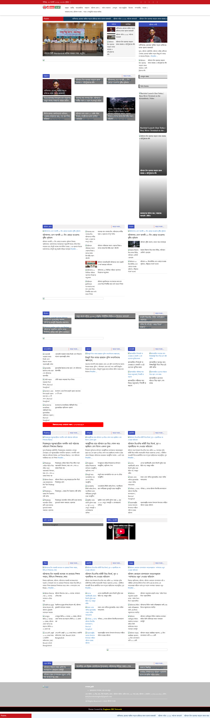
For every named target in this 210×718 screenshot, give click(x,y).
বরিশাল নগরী (153, 24)
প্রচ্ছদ (67, 8)
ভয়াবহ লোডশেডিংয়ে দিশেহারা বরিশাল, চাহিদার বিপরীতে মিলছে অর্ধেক (70, 53)
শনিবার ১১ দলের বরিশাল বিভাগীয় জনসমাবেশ (153, 488)
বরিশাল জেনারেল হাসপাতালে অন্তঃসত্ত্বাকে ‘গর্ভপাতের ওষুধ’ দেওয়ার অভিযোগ (144, 575)
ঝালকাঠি (131, 349)
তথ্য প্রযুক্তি (123, 8)
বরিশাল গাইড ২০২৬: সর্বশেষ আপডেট (110, 19)
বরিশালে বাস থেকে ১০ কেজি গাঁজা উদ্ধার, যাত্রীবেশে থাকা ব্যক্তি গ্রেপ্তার (87, 116)
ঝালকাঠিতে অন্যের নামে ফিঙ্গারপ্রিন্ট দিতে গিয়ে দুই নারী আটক (157, 364)
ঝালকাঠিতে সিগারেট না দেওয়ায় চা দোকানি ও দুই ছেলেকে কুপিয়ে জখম (136, 364)
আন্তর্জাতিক (79, 8)
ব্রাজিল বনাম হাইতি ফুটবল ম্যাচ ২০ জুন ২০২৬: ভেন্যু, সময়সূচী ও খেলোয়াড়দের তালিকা (109, 502)
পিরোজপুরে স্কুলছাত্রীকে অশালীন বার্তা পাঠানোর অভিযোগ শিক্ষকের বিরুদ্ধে (61, 445)
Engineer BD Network (112, 709)
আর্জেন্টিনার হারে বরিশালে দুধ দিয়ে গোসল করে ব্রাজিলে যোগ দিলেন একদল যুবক (102, 445)
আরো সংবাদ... (128, 76)
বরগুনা (88, 349)
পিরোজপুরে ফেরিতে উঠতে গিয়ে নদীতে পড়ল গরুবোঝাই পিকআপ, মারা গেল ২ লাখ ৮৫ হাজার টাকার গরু (67, 465)
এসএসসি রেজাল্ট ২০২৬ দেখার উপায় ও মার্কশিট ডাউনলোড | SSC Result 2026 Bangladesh (68, 635)
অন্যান (144, 8)
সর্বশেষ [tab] (114, 24)
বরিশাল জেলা (95, 8)
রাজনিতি (131, 433)
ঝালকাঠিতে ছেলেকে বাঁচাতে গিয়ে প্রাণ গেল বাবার (156, 380)
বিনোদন (131, 8)
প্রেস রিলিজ (47, 663)
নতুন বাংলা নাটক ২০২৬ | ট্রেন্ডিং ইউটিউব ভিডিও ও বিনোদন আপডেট (102, 316)
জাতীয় (72, 8)
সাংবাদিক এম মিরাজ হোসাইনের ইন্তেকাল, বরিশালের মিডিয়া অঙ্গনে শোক (103, 666)
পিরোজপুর (47, 433)
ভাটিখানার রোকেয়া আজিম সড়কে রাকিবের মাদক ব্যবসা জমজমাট (77, 19)
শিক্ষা (45, 563)
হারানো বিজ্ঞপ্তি (145, 667)
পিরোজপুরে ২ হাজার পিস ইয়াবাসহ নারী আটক (68, 491)
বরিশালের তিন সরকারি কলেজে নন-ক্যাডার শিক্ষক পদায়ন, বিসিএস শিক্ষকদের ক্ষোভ (61, 575)
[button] (47, 39)
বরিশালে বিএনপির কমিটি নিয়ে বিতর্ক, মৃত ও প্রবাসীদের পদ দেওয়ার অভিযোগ (144, 445)
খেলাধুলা (114, 8)
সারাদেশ (87, 8)
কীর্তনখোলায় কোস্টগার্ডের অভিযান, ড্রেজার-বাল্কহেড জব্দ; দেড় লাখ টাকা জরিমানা (57, 116)
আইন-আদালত (106, 8)
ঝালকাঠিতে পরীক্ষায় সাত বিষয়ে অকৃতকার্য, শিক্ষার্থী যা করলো (137, 383)
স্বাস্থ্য (131, 563)
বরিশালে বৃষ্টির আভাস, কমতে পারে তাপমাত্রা (153, 242)
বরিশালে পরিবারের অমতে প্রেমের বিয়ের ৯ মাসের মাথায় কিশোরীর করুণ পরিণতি (120, 116)
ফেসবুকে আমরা (144, 76)
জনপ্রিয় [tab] (128, 24)
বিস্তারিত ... (154, 56)
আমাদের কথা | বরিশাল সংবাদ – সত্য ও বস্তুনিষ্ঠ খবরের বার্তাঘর (83, 12)
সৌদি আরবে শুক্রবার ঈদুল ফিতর (64, 379)
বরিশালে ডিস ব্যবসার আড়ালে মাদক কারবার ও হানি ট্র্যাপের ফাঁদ (144, 19)
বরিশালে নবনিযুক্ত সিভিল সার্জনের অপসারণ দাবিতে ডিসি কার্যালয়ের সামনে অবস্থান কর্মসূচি (153, 618)
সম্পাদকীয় (138, 8)
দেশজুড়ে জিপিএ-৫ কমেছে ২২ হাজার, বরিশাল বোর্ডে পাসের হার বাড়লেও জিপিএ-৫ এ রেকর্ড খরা (68, 618)
